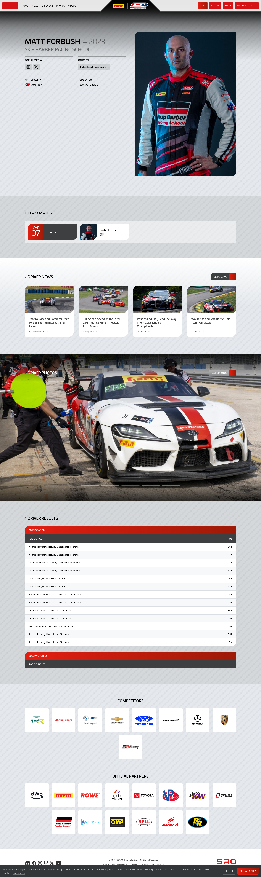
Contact (160, 864)
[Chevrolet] (117, 720)
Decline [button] (229, 871)
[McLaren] (171, 720)
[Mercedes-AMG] (197, 720)
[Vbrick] (90, 822)
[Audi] (64, 720)
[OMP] (117, 822)
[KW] (197, 795)
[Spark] (171, 822)
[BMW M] (90, 720)
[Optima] (224, 795)
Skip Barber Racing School (57, 49)
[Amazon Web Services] (37, 795)
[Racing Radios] (197, 822)
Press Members (119, 864)
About (106, 864)
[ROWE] (90, 795)
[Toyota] (130, 747)
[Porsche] (224, 720)
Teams (134, 864)
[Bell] (144, 822)
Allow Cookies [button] (248, 871)
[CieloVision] (117, 795)
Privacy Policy (147, 864)
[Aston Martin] (37, 720)
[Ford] (144, 720)
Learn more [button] (19, 873)
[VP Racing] (171, 795)
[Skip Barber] (64, 822)
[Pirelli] (64, 795)
